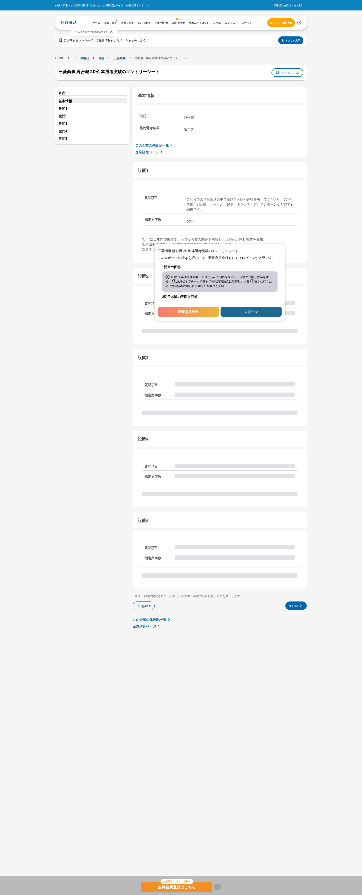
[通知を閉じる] (111, 31)
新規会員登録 (188, 311)
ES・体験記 (81, 58)
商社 (101, 58)
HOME (59, 58)
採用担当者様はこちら (286, 5)
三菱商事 (119, 58)
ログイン (251, 311)
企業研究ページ (147, 151)
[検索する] (299, 22)
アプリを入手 (292, 40)
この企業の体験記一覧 (152, 145)
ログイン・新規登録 (281, 22)
